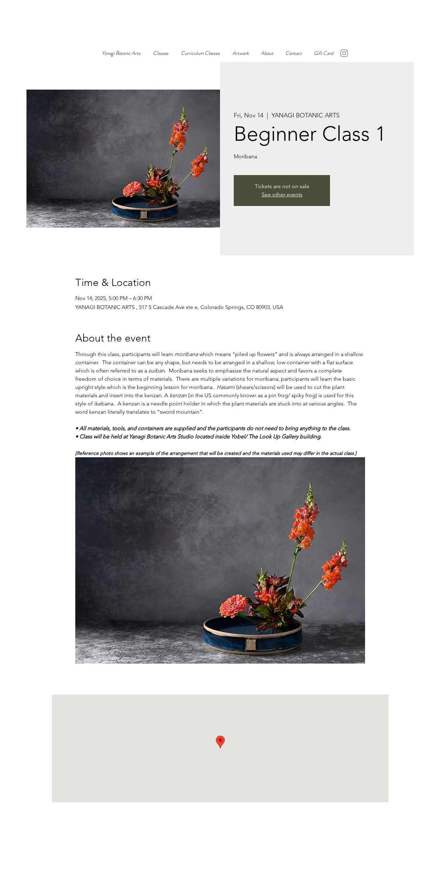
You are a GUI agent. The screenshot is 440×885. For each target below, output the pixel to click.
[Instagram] (344, 53)
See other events (282, 194)
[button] (240, 53)
